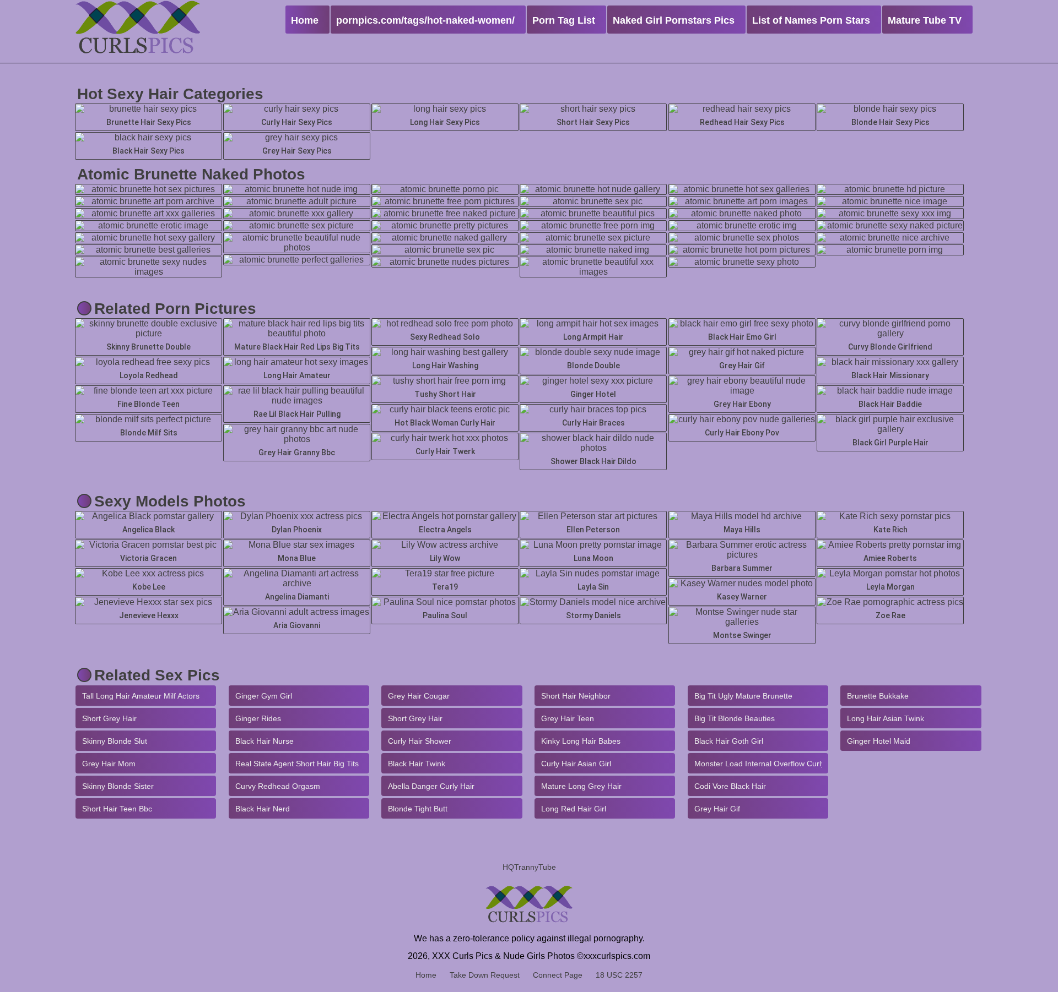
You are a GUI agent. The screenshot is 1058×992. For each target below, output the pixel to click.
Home (425, 975)
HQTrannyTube (529, 867)
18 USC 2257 (619, 975)
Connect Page (557, 975)
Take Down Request (485, 975)
